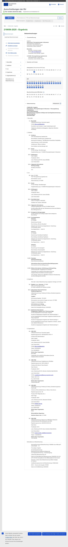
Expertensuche (38, 20)
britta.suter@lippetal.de (36, 51)
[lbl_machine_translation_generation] (43, 92)
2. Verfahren (8, 65)
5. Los (7, 68)
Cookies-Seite (8, 537)
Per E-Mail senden (12, 53)
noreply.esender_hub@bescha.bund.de (43, 432)
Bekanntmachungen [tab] (9, 33)
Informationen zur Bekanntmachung (10, 79)
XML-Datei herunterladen (14, 43)
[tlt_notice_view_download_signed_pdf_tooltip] (34, 72)
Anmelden (53, 4)
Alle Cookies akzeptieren (35, 533)
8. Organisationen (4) (11, 75)
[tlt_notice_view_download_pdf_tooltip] (27, 83)
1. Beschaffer (9, 62)
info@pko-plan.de (38, 403)
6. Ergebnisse (9, 72)
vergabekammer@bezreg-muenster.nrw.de (44, 375)
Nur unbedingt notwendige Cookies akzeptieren (54, 533)
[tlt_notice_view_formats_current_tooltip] (60, 103)
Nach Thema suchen (47, 20)
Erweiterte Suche (29, 20)
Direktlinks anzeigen (12, 45)
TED (5, 26)
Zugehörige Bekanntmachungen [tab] (11, 37)
